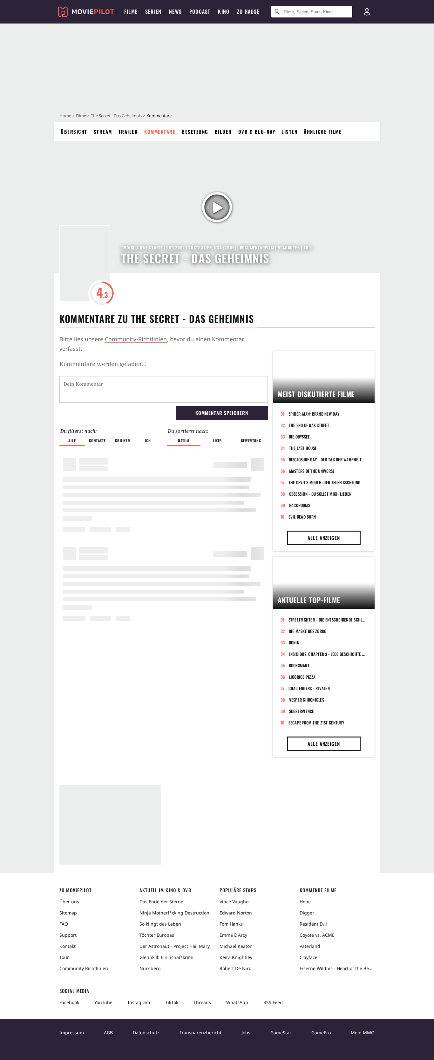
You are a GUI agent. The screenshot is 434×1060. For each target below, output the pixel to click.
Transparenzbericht (200, 1032)
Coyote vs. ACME (317, 935)
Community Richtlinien (83, 968)
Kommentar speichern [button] (221, 412)
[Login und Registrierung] (367, 12)
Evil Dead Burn (302, 516)
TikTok (171, 1002)
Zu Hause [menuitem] (248, 11)
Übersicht (74, 131)
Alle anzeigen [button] (324, 537)
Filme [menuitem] (131, 11)
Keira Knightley (236, 957)
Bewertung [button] (251, 440)
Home (65, 116)
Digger (307, 913)
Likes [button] (217, 440)
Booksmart (299, 665)
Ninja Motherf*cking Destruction (174, 913)
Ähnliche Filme (323, 131)
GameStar (280, 1032)
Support (68, 935)
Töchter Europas (156, 935)
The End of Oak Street (309, 425)
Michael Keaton (236, 946)
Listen (289, 131)
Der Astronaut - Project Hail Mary (174, 946)
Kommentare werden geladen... (102, 364)
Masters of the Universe (312, 471)
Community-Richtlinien (136, 339)
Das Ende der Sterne (161, 902)
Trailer (128, 131)
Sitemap (68, 913)
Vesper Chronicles (306, 699)
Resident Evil (313, 924)
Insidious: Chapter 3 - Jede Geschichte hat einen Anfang (328, 654)
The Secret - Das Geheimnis (116, 116)
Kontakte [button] (97, 440)
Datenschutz (146, 1032)
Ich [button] (148, 440)
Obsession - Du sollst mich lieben (320, 494)
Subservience (301, 711)
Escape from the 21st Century (316, 722)
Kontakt (67, 946)
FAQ (63, 924)
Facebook (69, 1002)
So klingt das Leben (160, 924)
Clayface (308, 957)
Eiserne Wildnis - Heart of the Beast (337, 968)
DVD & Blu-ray (256, 131)
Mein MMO (363, 1032)
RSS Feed (273, 1002)
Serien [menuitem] (153, 11)
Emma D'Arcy (233, 935)
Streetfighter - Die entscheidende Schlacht (327, 619)
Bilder (223, 131)
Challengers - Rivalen (309, 688)
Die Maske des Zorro (308, 631)
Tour (64, 957)
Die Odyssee (299, 436)
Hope (305, 902)
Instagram (139, 1002)
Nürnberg (150, 968)
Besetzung (195, 131)
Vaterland (310, 946)
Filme (81, 116)
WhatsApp (237, 1002)
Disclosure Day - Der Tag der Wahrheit (325, 459)
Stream (103, 131)
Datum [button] (183, 440)
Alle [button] (72, 440)
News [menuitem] (175, 11)
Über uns (69, 902)
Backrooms (299, 505)
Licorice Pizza (302, 677)
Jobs (245, 1032)
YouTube (103, 1002)
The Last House (303, 448)
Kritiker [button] (122, 440)
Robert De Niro (235, 968)
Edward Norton (236, 913)
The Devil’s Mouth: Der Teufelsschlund (324, 482)
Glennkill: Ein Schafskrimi (166, 957)
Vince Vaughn (234, 902)
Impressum (71, 1032)
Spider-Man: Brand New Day (314, 414)
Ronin (294, 642)
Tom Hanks (231, 924)
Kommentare (159, 131)
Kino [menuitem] (223, 11)
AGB (108, 1032)
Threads (202, 1002)
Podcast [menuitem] (199, 11)
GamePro (321, 1032)
